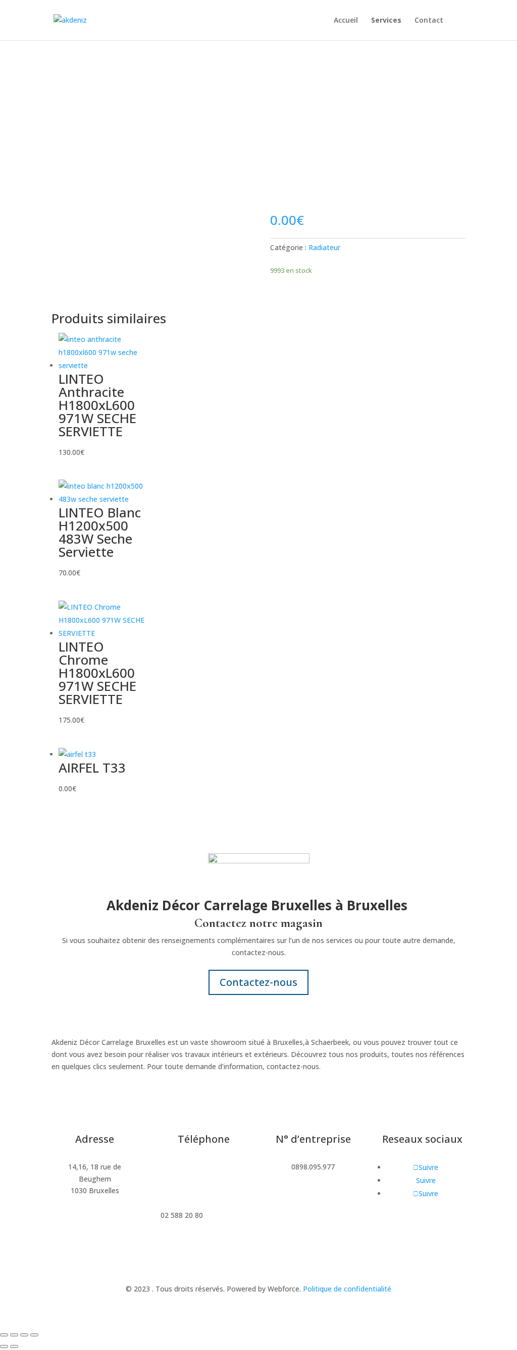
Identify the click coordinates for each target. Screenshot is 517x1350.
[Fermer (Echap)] (34, 1334)
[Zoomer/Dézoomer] (4, 1334)
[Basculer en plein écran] (14, 1334)
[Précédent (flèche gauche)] (4, 1346)
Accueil (346, 21)
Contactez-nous (258, 982)
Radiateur (324, 247)
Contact (429, 21)
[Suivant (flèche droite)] (14, 1346)
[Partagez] (24, 1334)
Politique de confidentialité (347, 1289)
